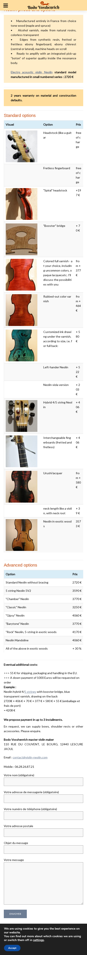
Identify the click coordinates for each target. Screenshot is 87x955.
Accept (12, 948)
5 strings (30, 691)
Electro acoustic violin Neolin (31, 72)
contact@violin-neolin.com (30, 757)
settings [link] (38, 940)
